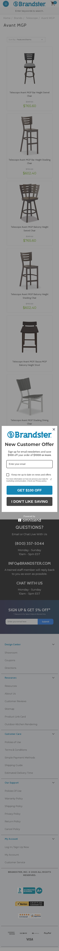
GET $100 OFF (29, 490)
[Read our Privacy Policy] (51, 479)
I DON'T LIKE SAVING (29, 501)
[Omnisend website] (29, 518)
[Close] (53, 429)
